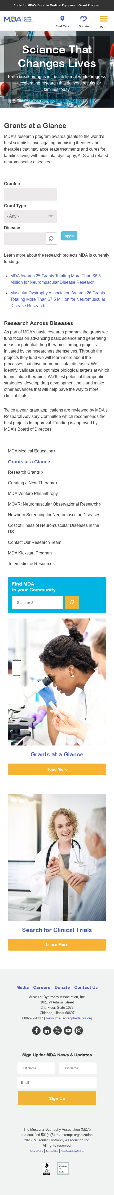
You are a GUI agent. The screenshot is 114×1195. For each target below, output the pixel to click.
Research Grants (24, 472)
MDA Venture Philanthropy (33, 493)
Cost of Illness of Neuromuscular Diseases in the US (53, 528)
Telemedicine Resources (31, 563)
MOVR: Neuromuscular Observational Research (53, 504)
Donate (84, 26)
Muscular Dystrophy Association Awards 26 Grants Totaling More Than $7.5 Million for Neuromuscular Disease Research (57, 299)
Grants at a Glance (29, 461)
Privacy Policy (36, 1151)
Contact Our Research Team (34, 542)
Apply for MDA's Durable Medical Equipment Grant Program (57, 5)
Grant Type (15, 206)
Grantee (12, 183)
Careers (41, 987)
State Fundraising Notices (72, 1151)
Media (22, 987)
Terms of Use (52, 1151)
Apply (69, 236)
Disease (12, 228)
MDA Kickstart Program (30, 553)
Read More (57, 769)
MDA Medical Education (30, 451)
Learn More (57, 944)
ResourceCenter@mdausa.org (69, 1018)
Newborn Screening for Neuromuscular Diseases (54, 514)
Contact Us (86, 987)
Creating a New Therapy (31, 483)
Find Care (62, 26)
